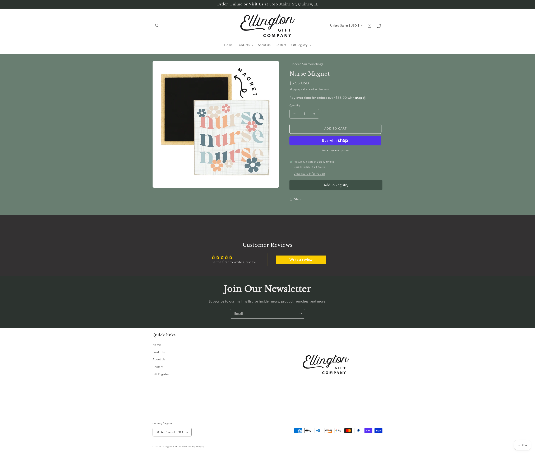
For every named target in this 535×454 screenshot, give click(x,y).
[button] (157, 25)
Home (157, 345)
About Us (159, 359)
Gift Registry (161, 374)
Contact (158, 367)
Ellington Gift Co (172, 447)
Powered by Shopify (192, 447)
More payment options (335, 150)
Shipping (295, 89)
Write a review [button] (300, 260)
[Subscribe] (300, 314)
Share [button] (298, 199)
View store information (309, 173)
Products (159, 352)
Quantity (294, 105)
